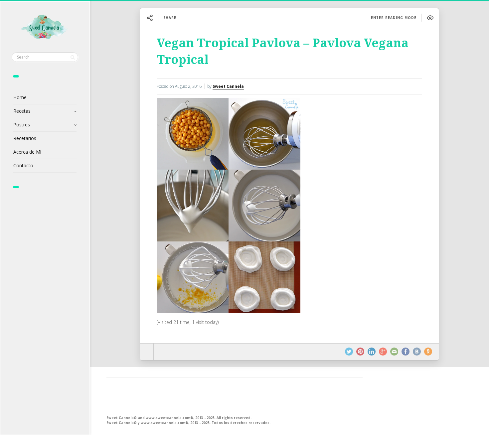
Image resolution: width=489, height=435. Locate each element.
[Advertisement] (234, 396)
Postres (21, 124)
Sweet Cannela (228, 86)
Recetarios (24, 138)
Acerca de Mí (27, 152)
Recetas (22, 111)
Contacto (23, 165)
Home (20, 97)
